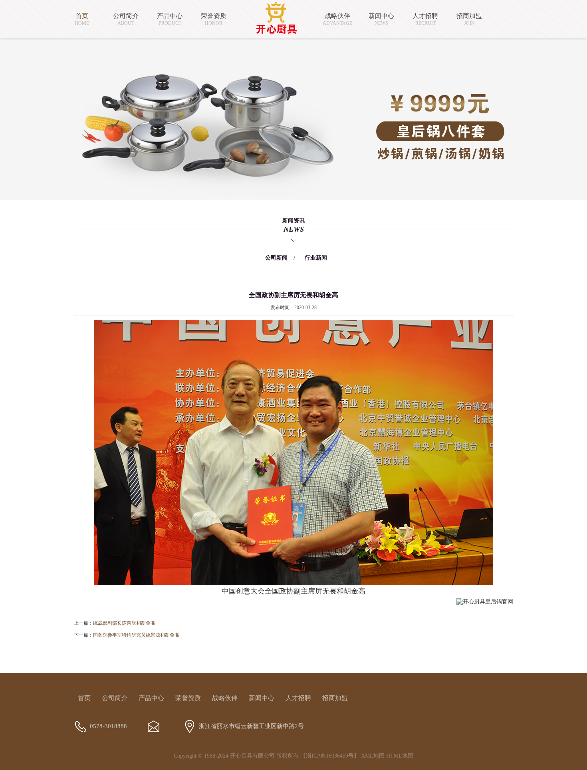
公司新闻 (276, 258)
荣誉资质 (188, 698)
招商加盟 (335, 698)
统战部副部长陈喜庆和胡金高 (124, 623)
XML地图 (373, 756)
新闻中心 (261, 698)
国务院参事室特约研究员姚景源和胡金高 (136, 635)
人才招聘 (298, 698)
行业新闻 (316, 258)
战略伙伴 (225, 698)
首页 (84, 698)
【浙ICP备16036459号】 (329, 756)
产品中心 (151, 698)
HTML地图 (399, 756)
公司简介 (114, 698)
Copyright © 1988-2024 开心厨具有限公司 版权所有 (236, 756)
